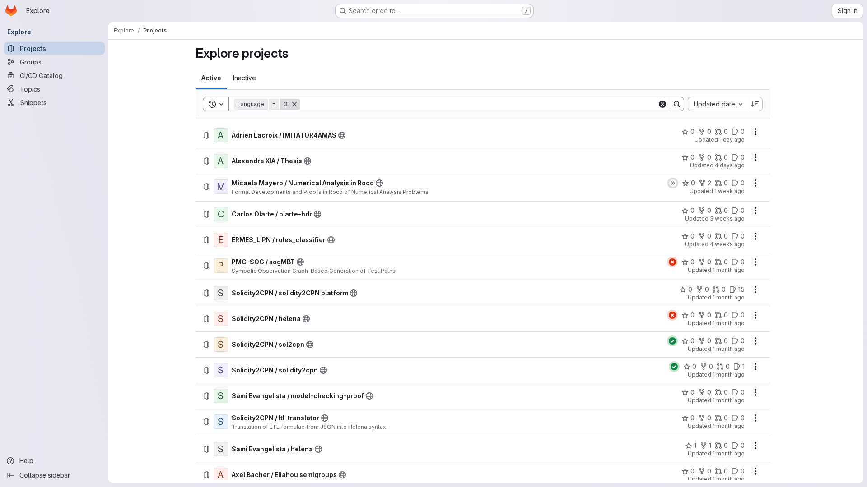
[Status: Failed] (672, 262)
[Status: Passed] (672, 340)
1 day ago (732, 139)
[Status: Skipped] (672, 183)
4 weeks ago (727, 244)
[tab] (211, 78)
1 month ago (729, 269)
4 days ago (730, 165)
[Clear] (662, 104)
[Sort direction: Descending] (755, 104)
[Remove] (294, 104)
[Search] (677, 104)
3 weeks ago (727, 218)
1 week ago (729, 191)
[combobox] (718, 104)
